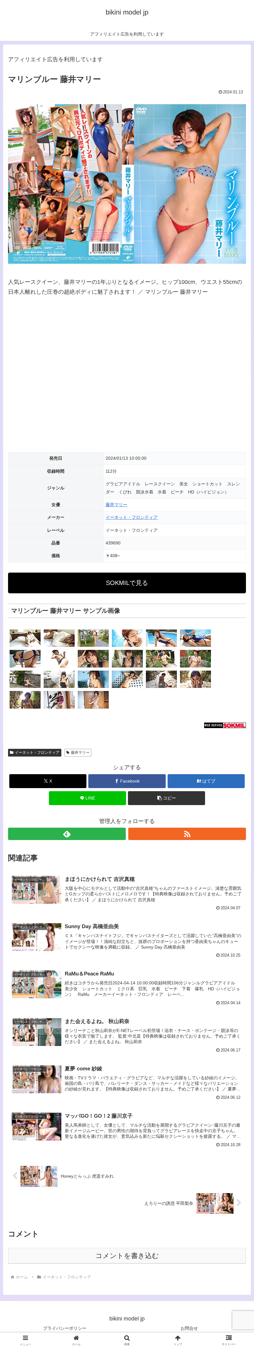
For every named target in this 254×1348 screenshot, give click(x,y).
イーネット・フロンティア (132, 517)
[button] (166, 798)
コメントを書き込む (127, 1256)
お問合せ (189, 1328)
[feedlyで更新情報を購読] (67, 834)
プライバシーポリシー (64, 1328)
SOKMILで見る (127, 582)
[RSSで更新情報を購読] (187, 834)
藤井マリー (116, 504)
